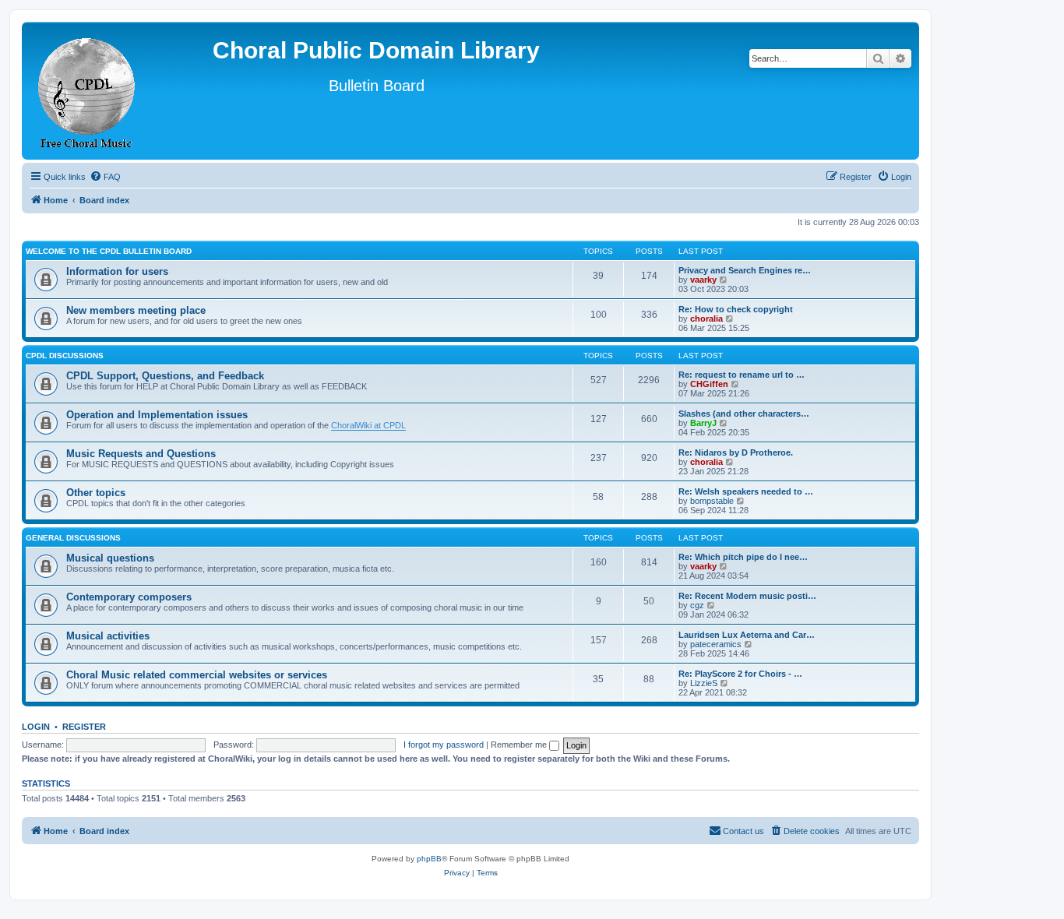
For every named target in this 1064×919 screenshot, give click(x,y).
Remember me (520, 744)
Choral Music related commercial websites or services (196, 675)
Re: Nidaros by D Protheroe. (735, 452)
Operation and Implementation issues (157, 415)
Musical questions (110, 558)
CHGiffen (709, 384)
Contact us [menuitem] (743, 831)
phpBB (429, 858)
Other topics (95, 492)
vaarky (703, 279)
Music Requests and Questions (141, 454)
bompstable (712, 500)
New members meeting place (136, 310)
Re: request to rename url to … (741, 374)
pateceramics (716, 644)
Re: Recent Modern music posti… (747, 595)
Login (36, 726)
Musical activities (108, 636)
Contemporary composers (129, 597)
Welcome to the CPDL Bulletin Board (109, 251)
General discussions (73, 537)
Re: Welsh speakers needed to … (745, 491)
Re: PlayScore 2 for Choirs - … (740, 673)
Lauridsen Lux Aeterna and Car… (746, 634)
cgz (697, 605)
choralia (706, 318)
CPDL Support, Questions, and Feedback (165, 376)
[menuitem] (105, 176)
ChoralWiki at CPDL (368, 425)
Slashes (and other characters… (743, 413)
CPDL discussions (65, 355)
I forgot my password (443, 744)
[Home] (87, 91)
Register (84, 726)
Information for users (117, 271)
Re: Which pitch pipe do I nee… (743, 557)
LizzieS (703, 683)
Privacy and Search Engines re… (744, 270)
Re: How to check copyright (735, 309)
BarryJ (703, 423)
